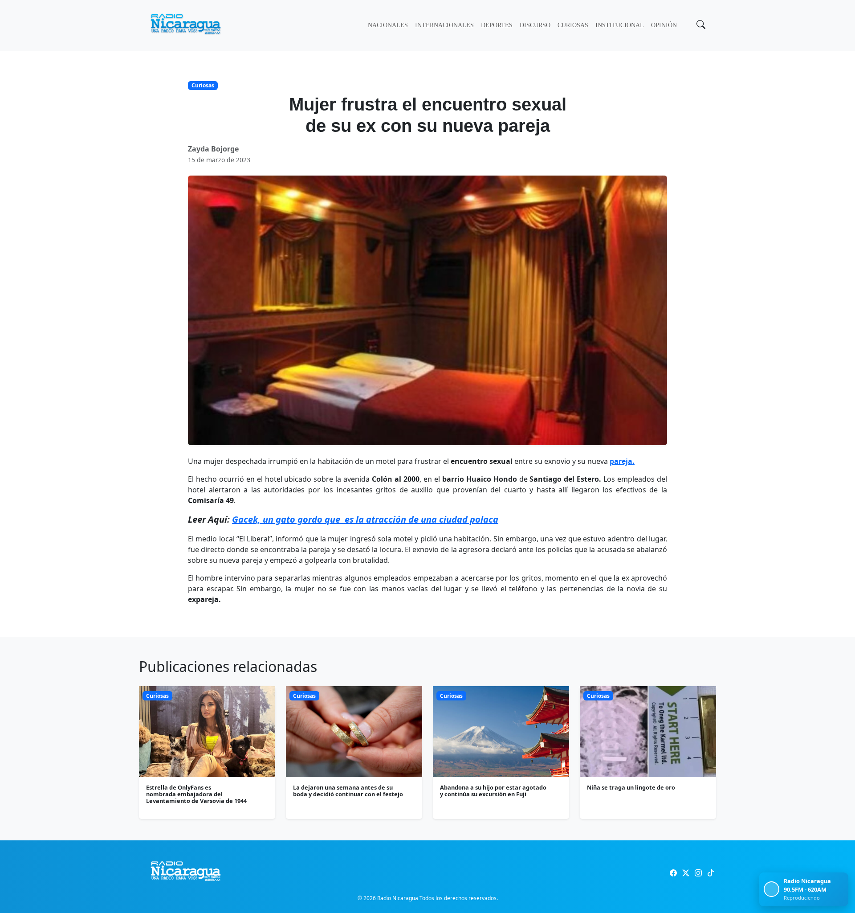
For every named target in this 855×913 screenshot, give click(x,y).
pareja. (622, 461)
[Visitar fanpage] (673, 873)
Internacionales (444, 25)
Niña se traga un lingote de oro (631, 787)
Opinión (664, 25)
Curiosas (573, 25)
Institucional (619, 25)
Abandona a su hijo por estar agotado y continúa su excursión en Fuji (493, 790)
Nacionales (388, 25)
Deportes (497, 25)
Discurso (535, 25)
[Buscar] (700, 25)
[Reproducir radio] (771, 889)
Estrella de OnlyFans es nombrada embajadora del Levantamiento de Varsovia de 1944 (196, 794)
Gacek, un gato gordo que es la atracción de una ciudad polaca (365, 519)
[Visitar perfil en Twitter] (685, 873)
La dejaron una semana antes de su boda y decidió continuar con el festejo (348, 790)
